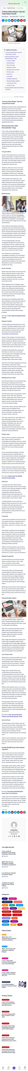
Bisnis (4, 898)
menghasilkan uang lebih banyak (10, 334)
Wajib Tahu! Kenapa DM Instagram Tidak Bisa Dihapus (8, 950)
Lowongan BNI (17, 911)
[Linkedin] (17, 836)
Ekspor (5, 905)
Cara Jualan (12, 898)
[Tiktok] (13, 836)
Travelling (5, 924)
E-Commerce (18, 901)
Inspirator (13, 908)
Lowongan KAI (17, 914)
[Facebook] (9, 836)
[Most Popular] (14, 1068)
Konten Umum (6, 911)
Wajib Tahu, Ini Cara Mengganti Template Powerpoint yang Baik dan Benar (9, 863)
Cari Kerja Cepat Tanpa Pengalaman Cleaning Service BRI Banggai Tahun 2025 (8, 1027)
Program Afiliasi (11, 60)
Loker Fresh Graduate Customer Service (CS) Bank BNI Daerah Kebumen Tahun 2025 (8, 1003)
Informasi (19, 905)
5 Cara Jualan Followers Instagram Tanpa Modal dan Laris (9, 974)
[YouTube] (19, 836)
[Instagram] (11, 836)
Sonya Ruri (14, 830)
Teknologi (5, 921)
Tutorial (13, 924)
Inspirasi (5, 908)
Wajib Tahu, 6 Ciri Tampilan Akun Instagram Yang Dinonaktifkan (9, 938)
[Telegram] (15, 836)
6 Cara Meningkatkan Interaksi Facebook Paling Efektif (9, 986)
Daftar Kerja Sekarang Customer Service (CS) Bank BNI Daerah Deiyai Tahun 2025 (8, 1051)
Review (14, 918)
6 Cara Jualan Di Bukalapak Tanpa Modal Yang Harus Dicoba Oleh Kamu (9, 852)
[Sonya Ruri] (14, 825)
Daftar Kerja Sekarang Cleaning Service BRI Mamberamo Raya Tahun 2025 (9, 1039)
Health (12, 905)
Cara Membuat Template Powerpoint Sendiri (9, 873)
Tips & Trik (14, 921)
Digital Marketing (7, 901)
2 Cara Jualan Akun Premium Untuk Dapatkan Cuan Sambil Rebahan (9, 962)
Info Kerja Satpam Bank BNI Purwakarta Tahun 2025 (8, 1015)
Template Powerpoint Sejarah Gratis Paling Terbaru (8, 884)
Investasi (21, 908)
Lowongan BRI (6, 914)
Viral (20, 924)
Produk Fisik (6, 918)
